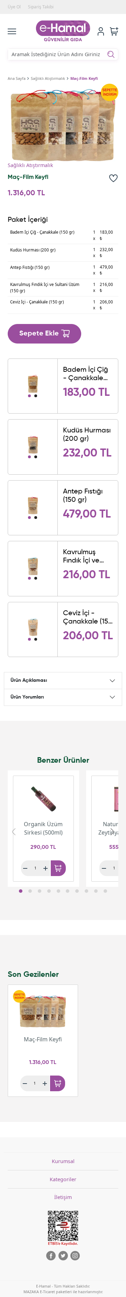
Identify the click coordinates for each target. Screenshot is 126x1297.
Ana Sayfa (17, 78)
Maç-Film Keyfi (84, 78)
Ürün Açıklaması (28, 680)
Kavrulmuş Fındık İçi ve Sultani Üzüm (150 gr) (83, 557)
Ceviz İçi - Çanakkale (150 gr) (88, 618)
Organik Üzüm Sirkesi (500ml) (43, 828)
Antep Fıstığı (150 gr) (83, 496)
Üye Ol (14, 7)
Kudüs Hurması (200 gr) (87, 435)
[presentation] (14, 832)
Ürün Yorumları (27, 697)
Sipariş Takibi (41, 7)
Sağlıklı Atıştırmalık (48, 78)
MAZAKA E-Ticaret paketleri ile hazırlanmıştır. (63, 1291)
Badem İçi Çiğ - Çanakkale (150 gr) (85, 375)
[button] (20, 891)
